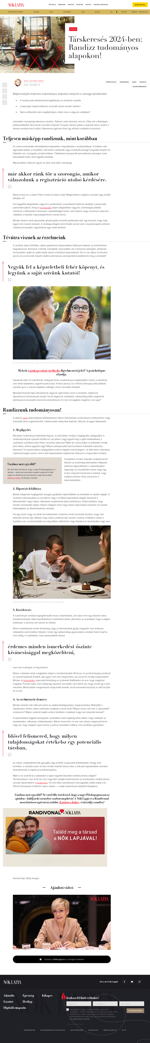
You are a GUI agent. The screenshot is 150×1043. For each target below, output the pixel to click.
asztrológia (67, 12)
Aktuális (52, 4)
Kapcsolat (93, 1030)
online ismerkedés (139, 86)
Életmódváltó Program (15, 12)
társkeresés (124, 82)
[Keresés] (111, 12)
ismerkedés (45, 207)
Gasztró (79, 4)
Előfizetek (140, 5)
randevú (143, 82)
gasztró (97, 12)
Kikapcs (71, 4)
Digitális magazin (101, 4)
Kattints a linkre (14, 478)
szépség (36, 12)
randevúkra (42, 782)
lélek (83, 12)
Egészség (62, 4)
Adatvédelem (76, 1030)
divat (51, 12)
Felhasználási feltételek (52, 1030)
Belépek (134, 12)
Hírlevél (124, 12)
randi (134, 82)
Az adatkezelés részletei (80, 1019)
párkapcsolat (111, 82)
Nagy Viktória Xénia (34, 81)
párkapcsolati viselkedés (45, 370)
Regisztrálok (143, 12)
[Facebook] (116, 12)
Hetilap (88, 4)
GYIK (124, 1030)
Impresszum (29, 1030)
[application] (62, 922)
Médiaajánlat (110, 1030)
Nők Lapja (16, 5)
